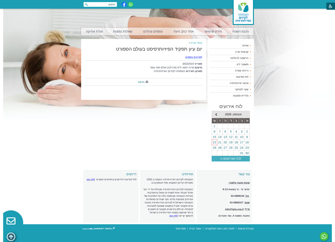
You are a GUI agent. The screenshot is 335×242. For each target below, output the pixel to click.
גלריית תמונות (240, 95)
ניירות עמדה (241, 70)
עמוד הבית (196, 42)
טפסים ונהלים (153, 31)
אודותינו (187, 174)
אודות (245, 45)
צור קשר (244, 174)
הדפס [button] (141, 82)
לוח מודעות (242, 76)
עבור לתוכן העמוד (167, 3)
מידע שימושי (213, 31)
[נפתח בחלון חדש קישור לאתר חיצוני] (324, 236)
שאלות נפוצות (122, 31)
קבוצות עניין (241, 51)
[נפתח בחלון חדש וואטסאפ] (130, 4)
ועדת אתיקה (94, 31)
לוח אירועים (230, 106)
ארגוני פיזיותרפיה (239, 83)
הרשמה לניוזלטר (239, 58)
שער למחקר (241, 89)
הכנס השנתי (240, 31)
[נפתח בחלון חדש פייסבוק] (124, 4)
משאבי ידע (242, 64)
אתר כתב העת (184, 31)
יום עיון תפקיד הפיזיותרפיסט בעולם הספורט (159, 49)
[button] (11, 236)
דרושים (131, 174)
